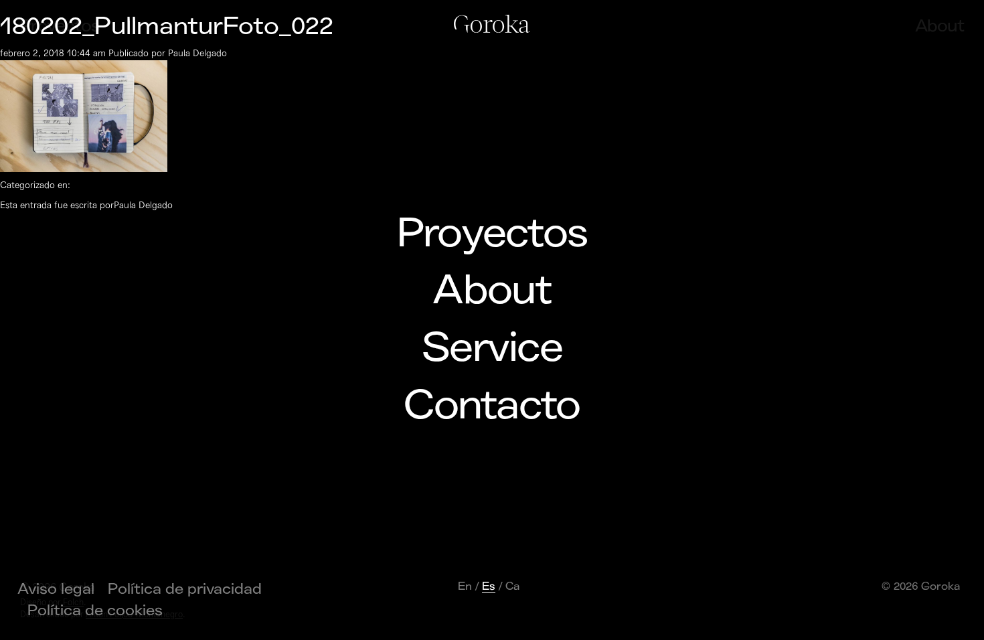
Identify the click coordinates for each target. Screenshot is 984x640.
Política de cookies (95, 610)
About (491, 290)
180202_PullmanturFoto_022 (166, 26)
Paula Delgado (197, 53)
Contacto (492, 406)
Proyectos (492, 234)
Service (492, 348)
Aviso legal (55, 589)
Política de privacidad (185, 589)
